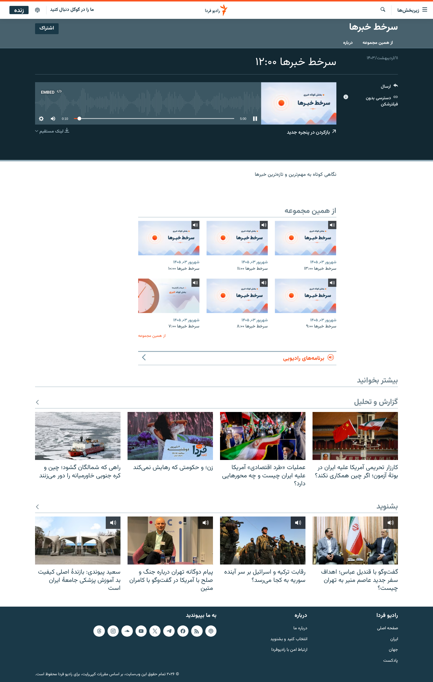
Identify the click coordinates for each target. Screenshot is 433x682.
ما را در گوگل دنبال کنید (72, 10)
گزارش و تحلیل (376, 402)
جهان (393, 650)
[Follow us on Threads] (99, 630)
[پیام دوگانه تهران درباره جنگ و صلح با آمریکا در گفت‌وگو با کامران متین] (170, 541)
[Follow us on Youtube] (141, 630)
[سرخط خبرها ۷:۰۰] (168, 296)
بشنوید (387, 507)
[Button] (389, 88)
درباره (348, 42)
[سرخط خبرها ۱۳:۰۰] (305, 238)
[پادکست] (37, 10)
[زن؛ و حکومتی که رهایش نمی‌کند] (170, 436)
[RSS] (196, 630)
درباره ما (300, 628)
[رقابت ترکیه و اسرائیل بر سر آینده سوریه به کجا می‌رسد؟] (262, 541)
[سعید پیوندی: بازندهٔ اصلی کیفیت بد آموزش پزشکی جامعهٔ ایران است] (77, 541)
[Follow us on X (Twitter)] (155, 630)
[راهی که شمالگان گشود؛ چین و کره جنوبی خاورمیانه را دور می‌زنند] (77, 436)
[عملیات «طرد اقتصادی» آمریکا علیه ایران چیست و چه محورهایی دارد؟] (262, 436)
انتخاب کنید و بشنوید (288, 639)
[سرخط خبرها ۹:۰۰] (305, 296)
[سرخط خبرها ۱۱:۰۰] (237, 238)
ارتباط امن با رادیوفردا (289, 650)
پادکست (390, 661)
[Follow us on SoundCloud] (127, 630)
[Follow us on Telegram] (168, 630)
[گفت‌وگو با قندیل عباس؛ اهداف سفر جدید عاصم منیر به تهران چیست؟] (355, 541)
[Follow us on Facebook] (183, 630)
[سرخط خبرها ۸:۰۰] (237, 296)
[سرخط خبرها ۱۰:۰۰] (168, 238)
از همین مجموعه (378, 42)
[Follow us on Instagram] (113, 630)
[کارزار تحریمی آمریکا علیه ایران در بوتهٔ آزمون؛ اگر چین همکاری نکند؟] (355, 436)
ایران (394, 639)
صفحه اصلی (387, 628)
